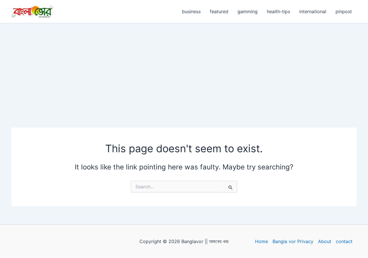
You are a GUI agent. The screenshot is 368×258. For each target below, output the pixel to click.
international (312, 11)
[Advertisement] (184, 66)
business (191, 11)
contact (344, 241)
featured (219, 11)
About (324, 241)
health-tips (278, 11)
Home (261, 241)
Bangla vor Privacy (293, 241)
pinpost (344, 11)
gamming (247, 11)
